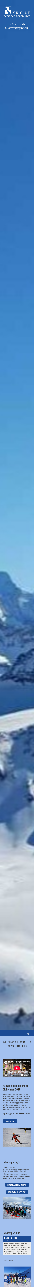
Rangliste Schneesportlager (17, 1185)
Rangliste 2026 (10, 1121)
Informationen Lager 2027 (17, 1192)
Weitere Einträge (8, 1260)
